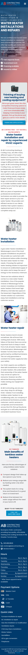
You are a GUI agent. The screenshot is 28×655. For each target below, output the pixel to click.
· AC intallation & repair (9, 620)
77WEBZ (17, 653)
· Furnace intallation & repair (11, 616)
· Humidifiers (5, 635)
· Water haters (6, 632)
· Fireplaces (5, 641)
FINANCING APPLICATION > (14, 122)
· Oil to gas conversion (9, 638)
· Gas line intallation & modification (14, 623)
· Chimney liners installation (11, 629)
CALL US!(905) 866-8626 (14, 513)
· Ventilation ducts (7, 626)
